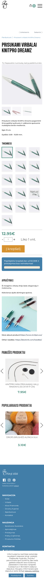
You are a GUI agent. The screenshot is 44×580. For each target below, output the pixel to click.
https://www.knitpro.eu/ (31, 335)
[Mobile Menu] (39, 6)
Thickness (7, 143)
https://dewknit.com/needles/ (28, 340)
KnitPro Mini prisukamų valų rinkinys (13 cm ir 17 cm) (22, 385)
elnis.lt (16, 486)
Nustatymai (16, 575)
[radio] (7, 152)
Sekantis (37, 32)
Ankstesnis (24, 32)
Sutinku (30, 575)
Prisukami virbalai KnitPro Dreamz (27, 37)
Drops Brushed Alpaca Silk (22, 437)
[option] (22, 376)
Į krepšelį (13, 249)
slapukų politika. (32, 571)
